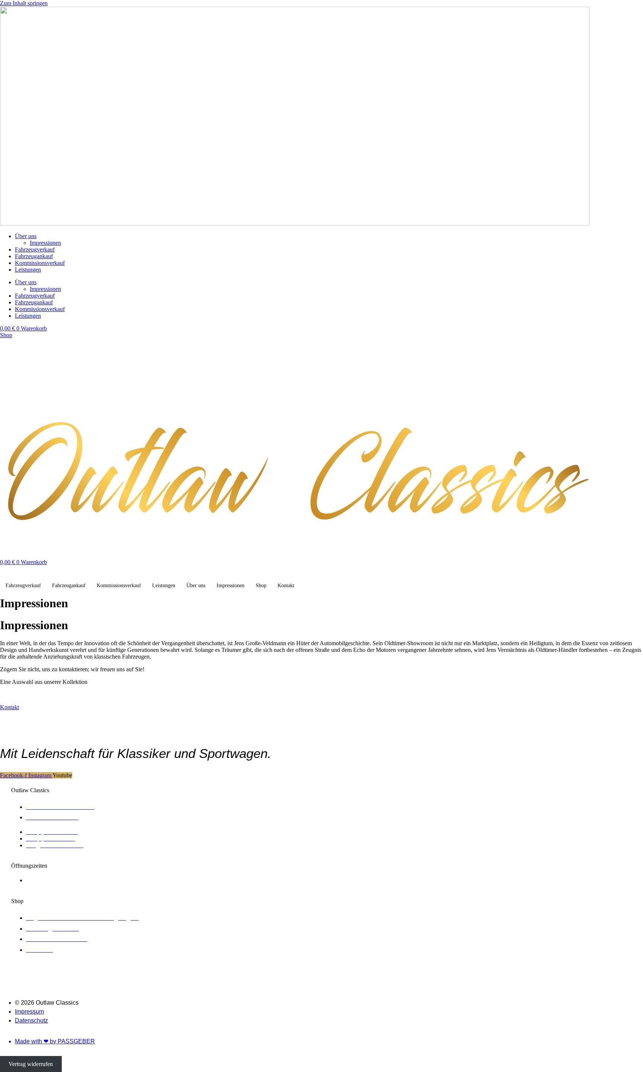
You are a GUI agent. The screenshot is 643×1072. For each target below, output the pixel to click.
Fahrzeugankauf (34, 256)
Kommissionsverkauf (40, 263)
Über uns (25, 236)
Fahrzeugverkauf (35, 249)
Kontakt (286, 585)
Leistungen (28, 269)
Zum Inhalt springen (24, 3)
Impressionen (45, 243)
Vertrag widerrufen (31, 1064)
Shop (261, 585)
